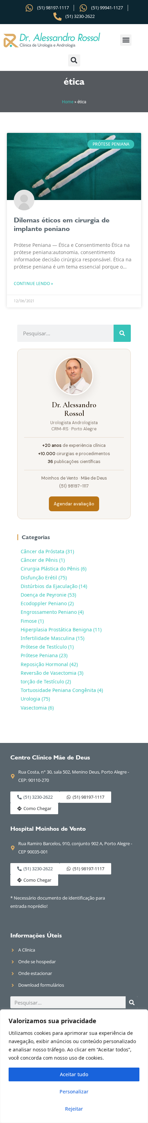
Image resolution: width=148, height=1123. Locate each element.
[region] (74, 1066)
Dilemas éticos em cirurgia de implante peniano (61, 224)
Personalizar (74, 1091)
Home (67, 101)
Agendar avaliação (74, 504)
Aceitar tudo (74, 1074)
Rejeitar (74, 1108)
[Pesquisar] (122, 333)
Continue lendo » (33, 283)
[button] (125, 40)
